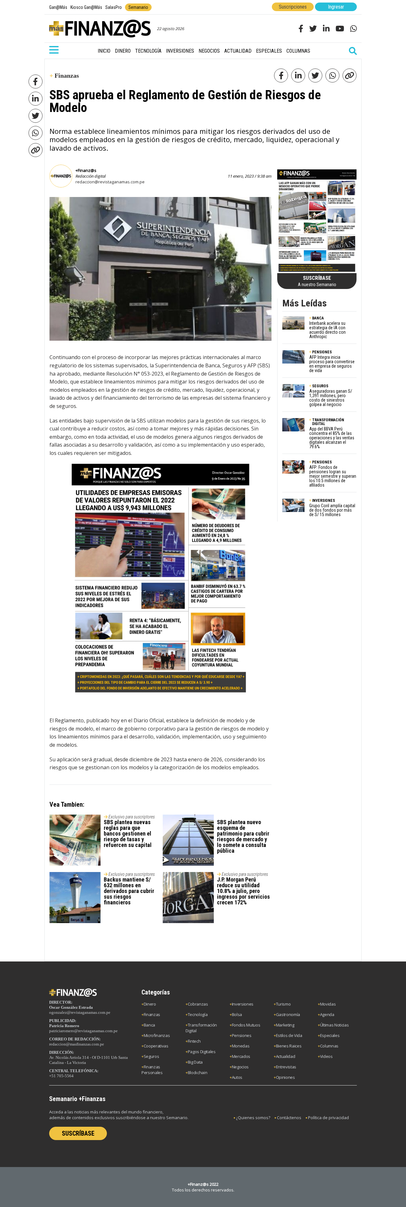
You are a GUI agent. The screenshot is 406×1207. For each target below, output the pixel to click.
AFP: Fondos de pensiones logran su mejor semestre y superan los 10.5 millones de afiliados (332, 476)
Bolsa (237, 1014)
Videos (326, 1056)
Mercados (241, 1056)
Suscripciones (293, 7)
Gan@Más (58, 7)
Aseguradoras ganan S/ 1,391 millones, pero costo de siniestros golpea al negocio (330, 398)
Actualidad (238, 51)
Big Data (195, 1062)
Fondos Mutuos (246, 1025)
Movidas (328, 1004)
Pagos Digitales (202, 1051)
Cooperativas (156, 1046)
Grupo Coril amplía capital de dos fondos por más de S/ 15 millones (332, 510)
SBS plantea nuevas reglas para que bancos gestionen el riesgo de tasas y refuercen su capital (128, 833)
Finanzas (152, 1014)
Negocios (209, 51)
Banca (149, 1025)
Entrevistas (286, 1067)
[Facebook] (36, 82)
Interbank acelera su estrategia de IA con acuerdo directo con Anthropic (327, 330)
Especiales (269, 51)
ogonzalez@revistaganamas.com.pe (79, 1012)
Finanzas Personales (152, 1069)
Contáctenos (289, 1117)
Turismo (283, 1004)
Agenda (327, 1014)
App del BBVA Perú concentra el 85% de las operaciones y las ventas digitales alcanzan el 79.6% (331, 437)
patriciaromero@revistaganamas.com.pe (83, 1030)
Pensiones (242, 1035)
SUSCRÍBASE (78, 1133)
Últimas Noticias (334, 1025)
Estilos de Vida (289, 1035)
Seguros (151, 1056)
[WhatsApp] (36, 133)
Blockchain (197, 1072)
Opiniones (285, 1077)
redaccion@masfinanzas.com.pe (76, 1044)
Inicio (104, 51)
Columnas (298, 51)
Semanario (138, 7)
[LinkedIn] (36, 99)
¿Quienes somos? (253, 1117)
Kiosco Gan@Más (86, 7)
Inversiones (180, 51)
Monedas (241, 1046)
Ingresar (336, 7)
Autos (237, 1077)
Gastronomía (288, 1014)
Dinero (123, 51)
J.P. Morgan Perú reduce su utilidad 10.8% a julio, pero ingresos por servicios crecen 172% (243, 891)
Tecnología (148, 51)
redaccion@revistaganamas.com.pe (110, 182)
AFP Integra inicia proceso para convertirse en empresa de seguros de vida (332, 364)
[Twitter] (36, 116)
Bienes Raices (289, 1046)
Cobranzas (198, 1004)
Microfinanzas (157, 1035)
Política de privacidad (328, 1117)
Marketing (285, 1025)
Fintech (194, 1041)
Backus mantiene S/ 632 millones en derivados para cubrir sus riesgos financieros (129, 891)
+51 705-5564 (61, 1075)
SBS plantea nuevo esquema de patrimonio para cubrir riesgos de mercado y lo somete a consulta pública (243, 836)
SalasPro (113, 7)
